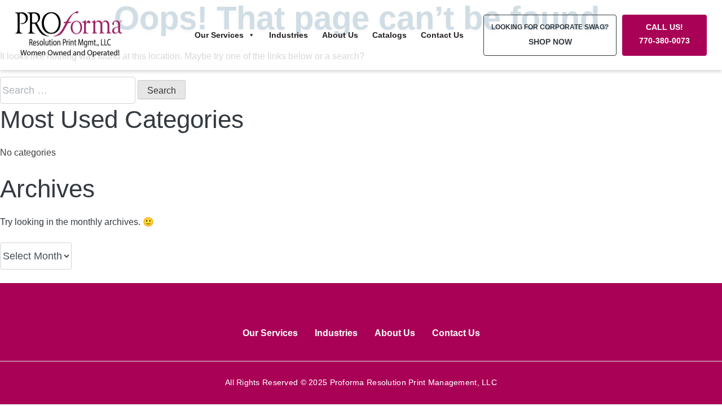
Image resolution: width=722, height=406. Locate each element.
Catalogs (389, 34)
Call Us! (664, 34)
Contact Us (442, 34)
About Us (340, 34)
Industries (288, 34)
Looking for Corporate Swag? (550, 34)
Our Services (219, 34)
